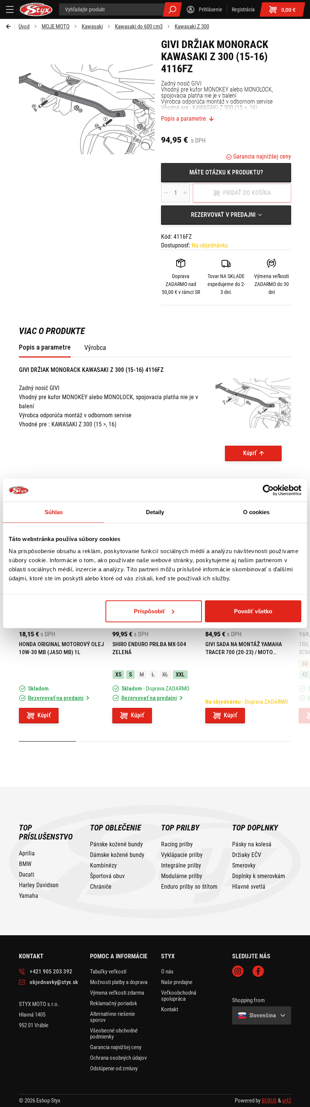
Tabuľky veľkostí (108, 971)
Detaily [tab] (155, 512)
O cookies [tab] (256, 512)
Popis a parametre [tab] (45, 347)
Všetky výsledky (172, 9)
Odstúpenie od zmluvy (114, 1068)
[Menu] (10, 9)
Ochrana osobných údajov (118, 1057)
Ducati (26, 875)
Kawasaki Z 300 (192, 26)
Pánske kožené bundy (116, 844)
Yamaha (28, 896)
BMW (25, 864)
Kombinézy (103, 866)
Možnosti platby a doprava (118, 982)
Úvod (24, 26)
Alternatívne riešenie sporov (112, 1017)
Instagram (237, 971)
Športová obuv (107, 876)
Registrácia (243, 9)
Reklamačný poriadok (113, 1003)
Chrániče (101, 887)
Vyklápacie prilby (182, 855)
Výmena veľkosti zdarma (117, 992)
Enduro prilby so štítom (189, 887)
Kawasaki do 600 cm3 (139, 26)
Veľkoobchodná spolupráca (178, 995)
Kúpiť (249, 453)
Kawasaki (92, 26)
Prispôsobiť (149, 611)
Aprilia (27, 853)
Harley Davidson (39, 885)
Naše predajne (176, 982)
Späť (10, 26)
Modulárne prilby (181, 876)
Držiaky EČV (246, 855)
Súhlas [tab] (54, 512)
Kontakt (169, 1009)
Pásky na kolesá (251, 844)
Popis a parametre (183, 118)
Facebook (258, 971)
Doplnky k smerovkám (258, 876)
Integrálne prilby (181, 866)
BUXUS (269, 1100)
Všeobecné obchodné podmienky (114, 1033)
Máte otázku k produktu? (226, 172)
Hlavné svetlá (248, 887)
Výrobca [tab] (95, 347)
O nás (167, 971)
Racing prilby (177, 844)
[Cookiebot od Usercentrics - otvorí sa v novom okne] (268, 490)
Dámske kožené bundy (117, 855)
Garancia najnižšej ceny (261, 156)
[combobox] (226, 214)
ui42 (286, 1100)
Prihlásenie (210, 9)
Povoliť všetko (253, 611)
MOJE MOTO (56, 26)
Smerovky (244, 866)
